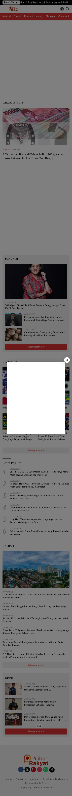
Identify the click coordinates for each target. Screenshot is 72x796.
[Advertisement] (36, 398)
